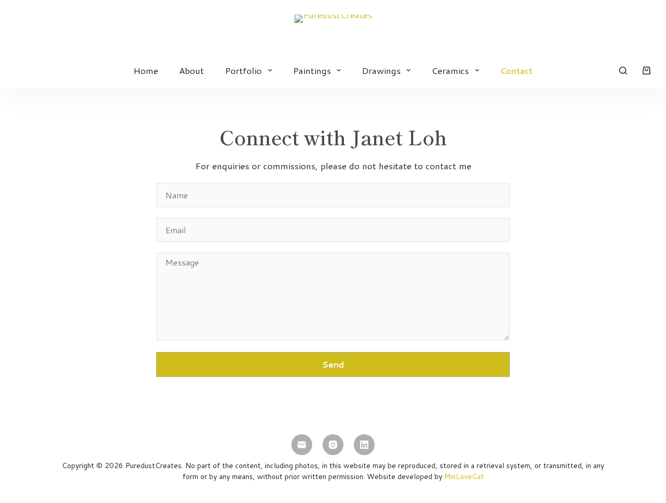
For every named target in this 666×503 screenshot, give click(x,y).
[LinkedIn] (364, 444)
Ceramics (450, 70)
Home (145, 70)
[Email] (301, 444)
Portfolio (243, 70)
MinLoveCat (464, 476)
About (191, 70)
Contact (516, 70)
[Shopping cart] (646, 70)
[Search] (623, 70)
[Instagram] (333, 444)
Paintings (312, 70)
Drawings (381, 70)
